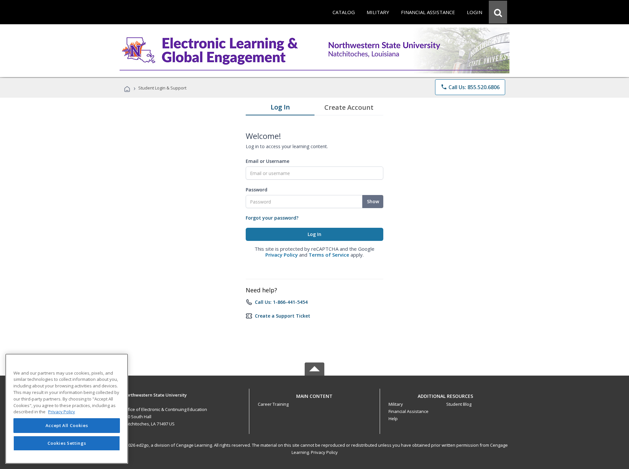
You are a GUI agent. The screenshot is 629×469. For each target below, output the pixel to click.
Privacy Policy (281, 255)
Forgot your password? (272, 218)
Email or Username (267, 161)
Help (393, 418)
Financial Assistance (409, 411)
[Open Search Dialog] (498, 12)
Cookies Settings (67, 443)
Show (373, 201)
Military (396, 404)
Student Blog (458, 404)
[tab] (280, 108)
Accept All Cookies (67, 426)
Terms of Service (329, 255)
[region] (66, 409)
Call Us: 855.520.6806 (470, 87)
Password (256, 189)
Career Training (273, 404)
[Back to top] (314, 394)
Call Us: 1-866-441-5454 (281, 302)
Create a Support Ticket (282, 316)
